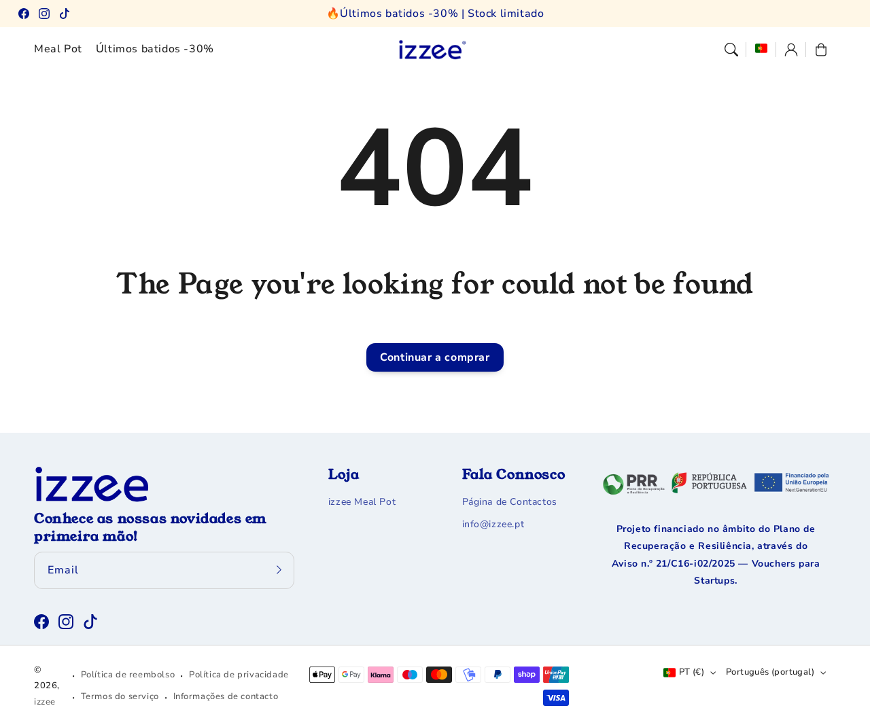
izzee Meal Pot (362, 501)
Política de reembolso (128, 675)
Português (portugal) (770, 672)
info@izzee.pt (493, 524)
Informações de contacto (226, 696)
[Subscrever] (279, 570)
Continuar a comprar (434, 357)
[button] (731, 50)
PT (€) (691, 672)
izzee (45, 702)
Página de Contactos (509, 501)
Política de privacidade (239, 675)
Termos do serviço (120, 696)
